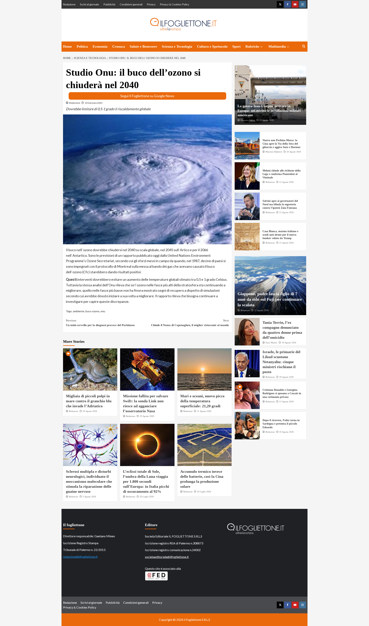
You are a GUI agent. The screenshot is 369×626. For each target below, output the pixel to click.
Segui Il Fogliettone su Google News (147, 96)
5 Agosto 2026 (89, 496)
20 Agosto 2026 (90, 411)
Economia (100, 46)
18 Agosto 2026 (286, 377)
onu (103, 311)
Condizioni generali (131, 4)
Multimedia (277, 46)
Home (67, 46)
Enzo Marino (271, 342)
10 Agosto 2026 (286, 432)
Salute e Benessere (143, 46)
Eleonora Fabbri (248, 120)
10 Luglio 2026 (204, 491)
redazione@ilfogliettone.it (80, 556)
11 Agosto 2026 (204, 411)
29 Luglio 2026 (147, 496)
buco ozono (92, 311)
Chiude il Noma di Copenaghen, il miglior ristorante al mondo (190, 323)
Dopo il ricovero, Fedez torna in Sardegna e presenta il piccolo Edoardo (281, 424)
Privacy (151, 4)
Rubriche (252, 46)
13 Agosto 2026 (286, 401)
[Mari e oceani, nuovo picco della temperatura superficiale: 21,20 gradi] (204, 369)
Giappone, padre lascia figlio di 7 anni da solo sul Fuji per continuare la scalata (270, 299)
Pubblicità (109, 4)
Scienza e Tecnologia (177, 46)
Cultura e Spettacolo (212, 46)
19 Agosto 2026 (147, 416)
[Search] (303, 46)
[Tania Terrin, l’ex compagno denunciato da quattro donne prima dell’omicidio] (247, 331)
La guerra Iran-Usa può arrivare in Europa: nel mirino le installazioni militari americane (269, 110)
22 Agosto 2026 (261, 310)
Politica (82, 46)
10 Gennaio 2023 (93, 102)
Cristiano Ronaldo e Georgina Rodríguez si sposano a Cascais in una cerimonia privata (282, 393)
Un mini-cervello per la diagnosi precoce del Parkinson (100, 323)
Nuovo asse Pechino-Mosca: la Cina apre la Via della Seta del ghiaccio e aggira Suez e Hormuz (281, 144)
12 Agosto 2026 (286, 182)
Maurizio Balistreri (274, 152)
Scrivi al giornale (89, 4)
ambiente (78, 311)
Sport (236, 46)
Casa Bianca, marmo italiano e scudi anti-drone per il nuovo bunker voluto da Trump (280, 235)
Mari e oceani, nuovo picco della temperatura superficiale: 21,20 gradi (202, 401)
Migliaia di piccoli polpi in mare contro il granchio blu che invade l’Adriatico (88, 401)
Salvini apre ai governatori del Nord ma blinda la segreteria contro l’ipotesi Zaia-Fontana (280, 204)
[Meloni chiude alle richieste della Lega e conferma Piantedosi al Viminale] (247, 176)
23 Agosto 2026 (286, 212)
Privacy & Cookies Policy (174, 4)
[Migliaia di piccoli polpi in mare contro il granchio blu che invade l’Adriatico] (90, 369)
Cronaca (118, 46)
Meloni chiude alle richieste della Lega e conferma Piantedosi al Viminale (282, 174)
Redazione (69, 4)
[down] (261, 47)
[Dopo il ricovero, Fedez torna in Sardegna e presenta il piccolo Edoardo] (247, 425)
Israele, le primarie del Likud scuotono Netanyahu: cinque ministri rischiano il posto (281, 362)
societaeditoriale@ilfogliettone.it (167, 557)
